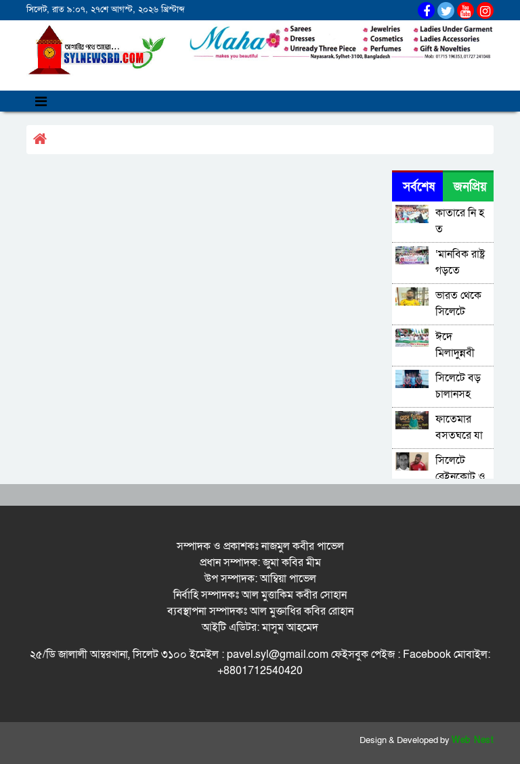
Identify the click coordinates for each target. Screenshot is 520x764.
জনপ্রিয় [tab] (470, 187)
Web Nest (473, 740)
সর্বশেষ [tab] (419, 187)
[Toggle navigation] (41, 101)
